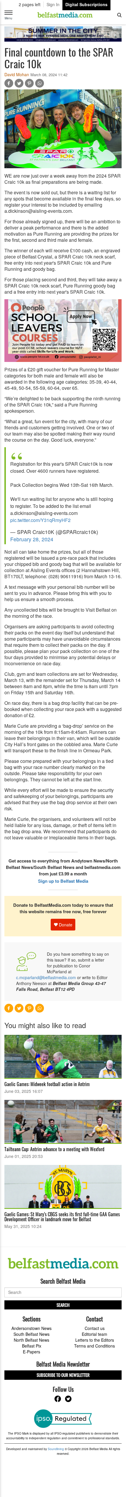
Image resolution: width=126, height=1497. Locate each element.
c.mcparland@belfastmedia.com (46, 977)
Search (63, 1305)
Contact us (95, 1328)
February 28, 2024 (31, 539)
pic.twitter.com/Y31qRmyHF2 (40, 520)
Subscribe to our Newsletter (63, 1375)
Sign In (53, 4)
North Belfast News (31, 1340)
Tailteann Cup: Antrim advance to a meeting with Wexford (54, 1149)
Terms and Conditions (94, 1346)
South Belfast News (31, 1334)
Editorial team (94, 1334)
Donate (65, 925)
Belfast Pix (31, 1346)
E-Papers (31, 1352)
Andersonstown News (31, 1328)
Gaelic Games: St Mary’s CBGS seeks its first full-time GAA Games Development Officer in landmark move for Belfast (62, 1217)
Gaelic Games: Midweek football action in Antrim (47, 1084)
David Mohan (16, 74)
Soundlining (56, 1449)
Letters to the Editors (94, 1340)
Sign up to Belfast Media (63, 881)
